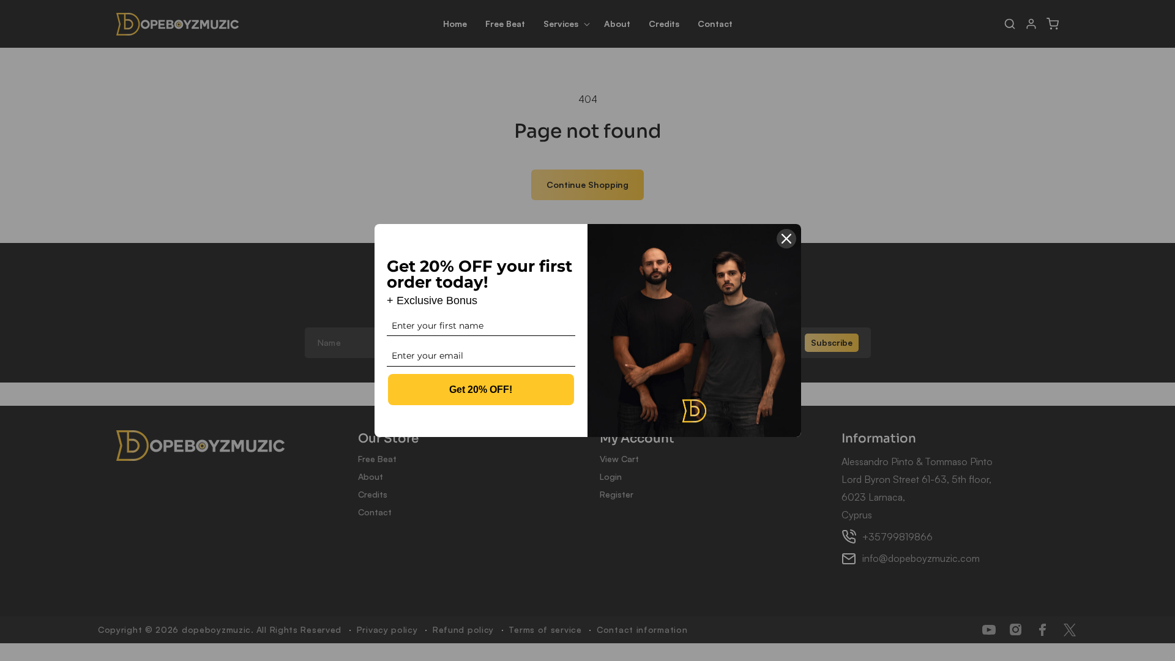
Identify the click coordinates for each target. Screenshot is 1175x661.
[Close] (786, 238)
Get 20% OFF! (480, 389)
